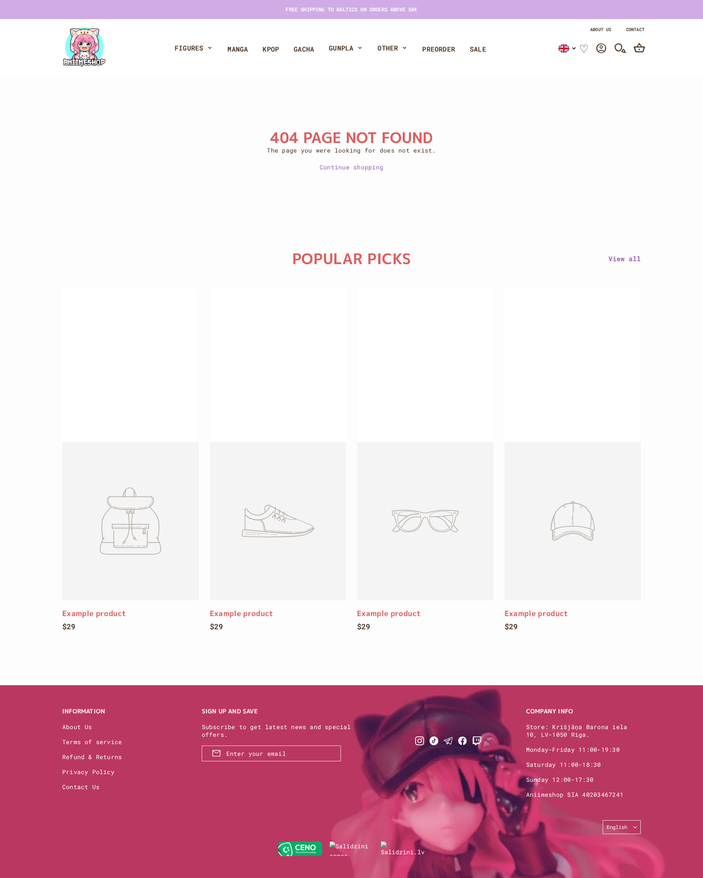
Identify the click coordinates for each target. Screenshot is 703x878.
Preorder (438, 49)
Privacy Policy (88, 772)
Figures (189, 48)
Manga (237, 49)
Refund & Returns (92, 757)
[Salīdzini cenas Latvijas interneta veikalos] (351, 848)
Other (387, 48)
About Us (600, 29)
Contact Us (81, 787)
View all (625, 258)
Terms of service (92, 742)
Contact (635, 29)
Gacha (304, 49)
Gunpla (341, 48)
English (617, 826)
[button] (567, 48)
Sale (478, 49)
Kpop (271, 49)
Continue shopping (351, 167)
